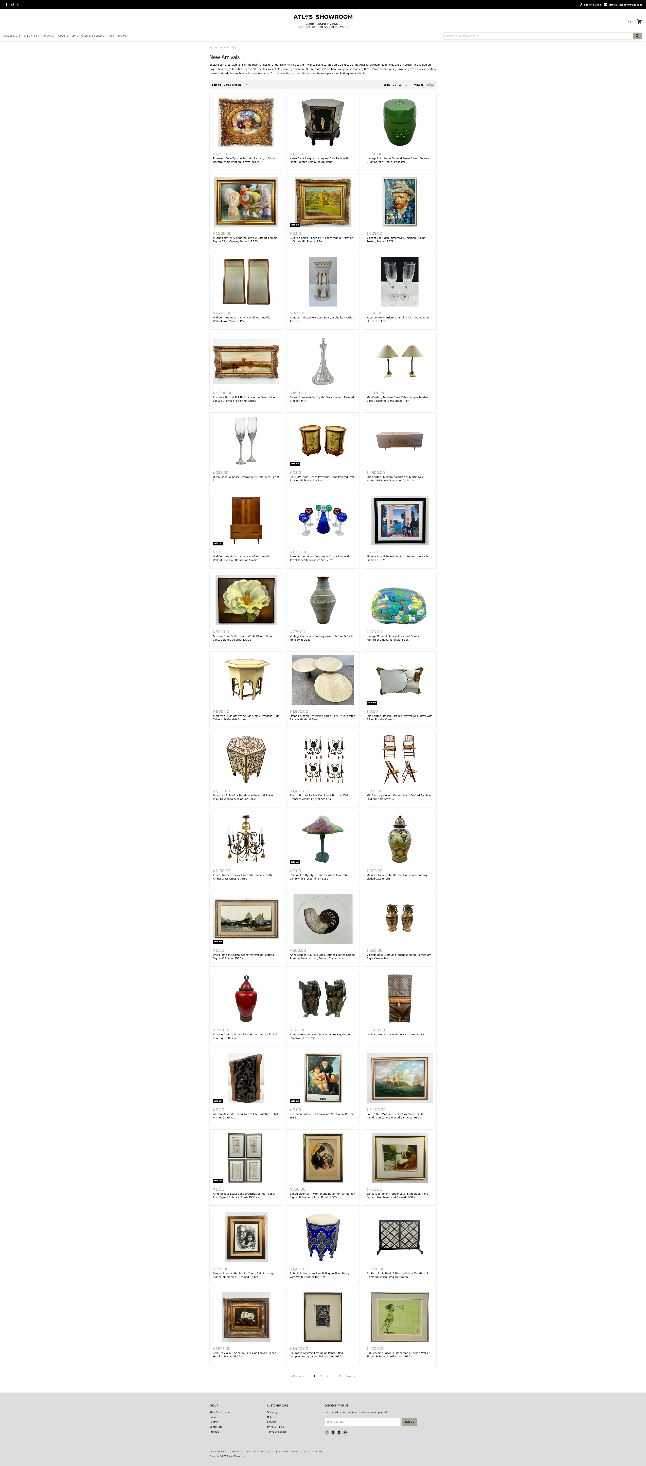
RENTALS (123, 36)
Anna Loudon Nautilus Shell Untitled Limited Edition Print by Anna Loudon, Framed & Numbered (322, 956)
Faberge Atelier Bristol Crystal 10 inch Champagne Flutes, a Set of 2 (398, 319)
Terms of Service (276, 1432)
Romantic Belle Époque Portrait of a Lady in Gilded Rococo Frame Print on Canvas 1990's (244, 160)
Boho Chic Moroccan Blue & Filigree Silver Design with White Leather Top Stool (320, 1275)
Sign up (409, 1422)
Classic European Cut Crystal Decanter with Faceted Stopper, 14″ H (322, 399)
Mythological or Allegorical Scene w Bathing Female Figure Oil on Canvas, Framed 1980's (245, 239)
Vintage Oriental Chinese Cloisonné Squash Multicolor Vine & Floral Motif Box (393, 638)
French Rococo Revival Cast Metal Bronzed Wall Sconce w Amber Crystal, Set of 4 (319, 797)
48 (405, 85)
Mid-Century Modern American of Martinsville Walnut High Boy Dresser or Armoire (241, 558)
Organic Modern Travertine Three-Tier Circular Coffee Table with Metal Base (322, 717)
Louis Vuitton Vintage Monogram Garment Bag (396, 1034)
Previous (298, 1376)
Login (630, 21)
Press (212, 1417)
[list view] (432, 84)
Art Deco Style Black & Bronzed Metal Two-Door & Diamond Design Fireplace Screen (398, 1275)
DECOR (62, 36)
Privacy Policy (275, 1427)
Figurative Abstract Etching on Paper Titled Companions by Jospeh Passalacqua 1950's (316, 1355)
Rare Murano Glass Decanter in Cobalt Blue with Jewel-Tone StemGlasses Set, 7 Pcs (320, 558)
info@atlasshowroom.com (625, 4)
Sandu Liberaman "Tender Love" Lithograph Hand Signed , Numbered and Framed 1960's (397, 1195)
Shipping (272, 1412)
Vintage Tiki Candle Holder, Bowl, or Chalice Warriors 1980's (322, 319)
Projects (214, 1432)
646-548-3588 (592, 4)
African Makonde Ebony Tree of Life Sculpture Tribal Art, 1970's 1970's (245, 1116)
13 (340, 1376)
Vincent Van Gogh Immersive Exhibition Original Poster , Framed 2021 (396, 239)
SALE (111, 36)
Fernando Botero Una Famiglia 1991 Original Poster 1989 (321, 1116)
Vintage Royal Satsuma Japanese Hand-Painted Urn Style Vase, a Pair (399, 956)
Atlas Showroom (219, 1412)
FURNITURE (31, 36)
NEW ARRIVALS (11, 36)
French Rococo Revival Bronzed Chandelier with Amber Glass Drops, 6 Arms (242, 877)
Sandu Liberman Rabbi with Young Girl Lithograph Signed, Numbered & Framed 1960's (244, 1275)
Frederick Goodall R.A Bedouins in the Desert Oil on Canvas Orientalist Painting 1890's (244, 399)
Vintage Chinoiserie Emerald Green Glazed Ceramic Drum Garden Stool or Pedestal (398, 160)
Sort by (216, 84)
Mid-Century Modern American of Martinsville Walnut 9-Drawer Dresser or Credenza (395, 479)
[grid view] (427, 84)
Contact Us (215, 1427)
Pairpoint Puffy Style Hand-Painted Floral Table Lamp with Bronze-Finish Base (319, 877)
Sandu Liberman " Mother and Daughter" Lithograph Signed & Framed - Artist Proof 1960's (322, 1195)
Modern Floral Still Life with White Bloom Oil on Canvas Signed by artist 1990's (242, 638)
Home (213, 47)
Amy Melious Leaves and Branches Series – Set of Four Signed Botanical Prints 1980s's (244, 1195)
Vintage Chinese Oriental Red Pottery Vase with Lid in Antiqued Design (245, 1036)
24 (394, 85)
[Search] (637, 36)
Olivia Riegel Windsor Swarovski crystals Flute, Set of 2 (246, 479)
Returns (271, 1417)
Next (349, 1376)
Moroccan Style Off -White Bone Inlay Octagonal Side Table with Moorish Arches (246, 717)
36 (400, 85)
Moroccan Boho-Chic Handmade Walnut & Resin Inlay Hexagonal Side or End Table (243, 797)
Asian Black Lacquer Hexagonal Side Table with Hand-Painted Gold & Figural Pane (319, 160)
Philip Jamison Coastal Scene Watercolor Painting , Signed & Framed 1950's (244, 956)
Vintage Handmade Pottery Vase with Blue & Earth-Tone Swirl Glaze (322, 638)
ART (73, 36)
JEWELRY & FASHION (92, 36)
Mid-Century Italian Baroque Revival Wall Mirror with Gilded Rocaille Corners (400, 717)
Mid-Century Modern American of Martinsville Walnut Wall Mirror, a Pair (241, 319)
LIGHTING (48, 36)
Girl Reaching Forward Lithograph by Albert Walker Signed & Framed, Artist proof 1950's (398, 1355)
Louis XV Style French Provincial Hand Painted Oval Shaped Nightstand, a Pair (322, 479)
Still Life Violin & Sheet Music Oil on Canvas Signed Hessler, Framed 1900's (244, 1355)
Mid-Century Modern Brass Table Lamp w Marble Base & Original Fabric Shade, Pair (397, 399)
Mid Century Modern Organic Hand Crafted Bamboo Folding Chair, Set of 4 (399, 797)
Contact (271, 1422)
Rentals (213, 1422)
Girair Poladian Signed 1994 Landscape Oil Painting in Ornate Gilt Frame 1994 (321, 239)
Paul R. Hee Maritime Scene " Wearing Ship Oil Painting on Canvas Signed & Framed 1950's (395, 1116)
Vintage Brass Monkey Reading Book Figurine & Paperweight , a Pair (320, 1036)
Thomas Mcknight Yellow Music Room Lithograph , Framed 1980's (398, 558)
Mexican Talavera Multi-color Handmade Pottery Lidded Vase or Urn (397, 877)
